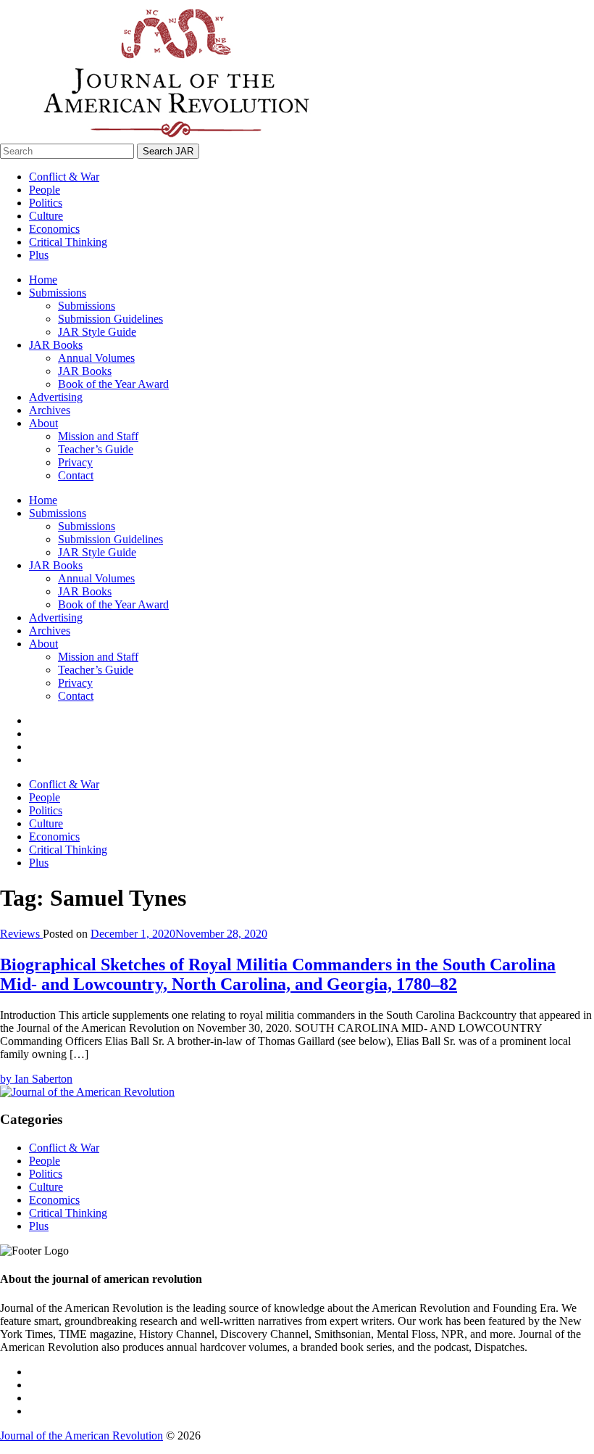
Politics (45, 203)
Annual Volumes (96, 358)
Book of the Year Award (113, 384)
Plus (39, 255)
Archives (49, 410)
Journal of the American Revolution (81, 1435)
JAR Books (56, 345)
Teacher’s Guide (95, 449)
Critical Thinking (68, 242)
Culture (46, 216)
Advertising (56, 397)
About (43, 423)
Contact (75, 475)
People (44, 189)
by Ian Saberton (36, 1079)
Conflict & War (64, 176)
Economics (54, 229)
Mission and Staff (98, 436)
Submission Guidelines (110, 319)
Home (43, 279)
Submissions (57, 292)
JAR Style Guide (97, 332)
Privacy (75, 462)
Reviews (21, 934)
